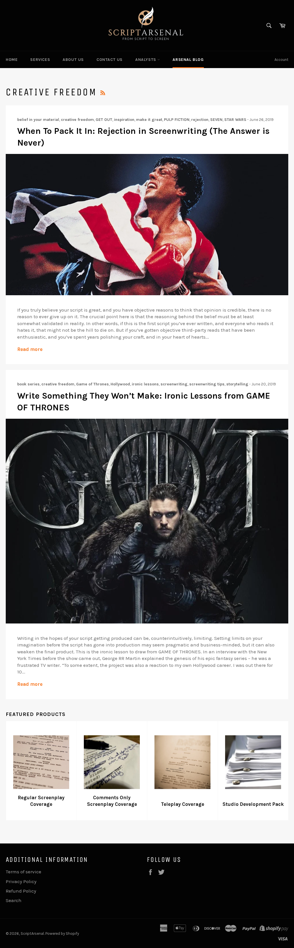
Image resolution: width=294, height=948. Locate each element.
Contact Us (109, 59)
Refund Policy (21, 891)
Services (40, 59)
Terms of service (23, 871)
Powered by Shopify (62, 933)
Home (12, 59)
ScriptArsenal (32, 933)
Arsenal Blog (188, 59)
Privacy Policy (21, 881)
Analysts (146, 59)
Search (14, 900)
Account (281, 59)
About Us (73, 59)
